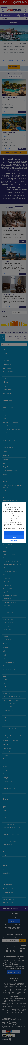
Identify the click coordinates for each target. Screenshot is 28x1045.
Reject (14, 537)
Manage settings (14, 540)
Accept (14, 533)
